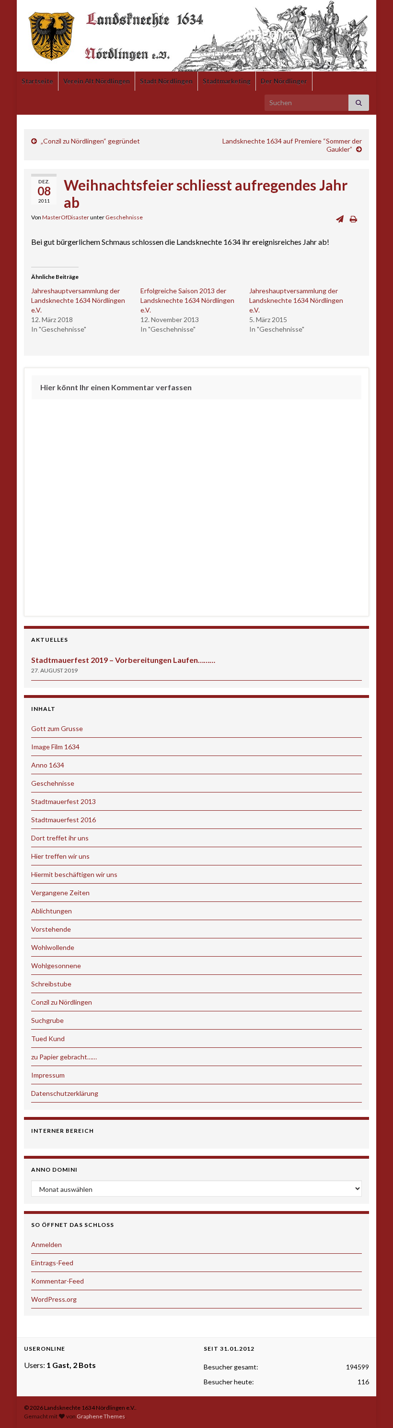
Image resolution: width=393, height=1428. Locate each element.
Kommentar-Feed (57, 1281)
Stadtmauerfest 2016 (63, 820)
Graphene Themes (101, 1416)
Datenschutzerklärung (64, 1093)
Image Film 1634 (55, 747)
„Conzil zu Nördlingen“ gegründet (90, 141)
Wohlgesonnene (56, 965)
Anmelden (46, 1244)
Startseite (37, 81)
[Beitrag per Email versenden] (340, 218)
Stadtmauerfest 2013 (63, 801)
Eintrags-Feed (52, 1263)
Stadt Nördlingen (166, 81)
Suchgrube (47, 1020)
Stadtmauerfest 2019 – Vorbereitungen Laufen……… (123, 659)
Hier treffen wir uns (60, 856)
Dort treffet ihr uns (60, 838)
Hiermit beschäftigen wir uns (74, 874)
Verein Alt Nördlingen (96, 81)
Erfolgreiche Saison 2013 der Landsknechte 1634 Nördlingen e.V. (187, 300)
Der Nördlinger (284, 81)
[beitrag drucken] (353, 218)
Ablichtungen (51, 911)
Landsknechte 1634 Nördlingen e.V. (197, 33)
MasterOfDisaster (65, 217)
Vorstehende (51, 929)
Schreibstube (51, 984)
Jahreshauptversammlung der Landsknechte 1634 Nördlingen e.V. (78, 300)
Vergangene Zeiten (60, 892)
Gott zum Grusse (57, 728)
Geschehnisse (124, 217)
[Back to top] (371, 1406)
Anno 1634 (47, 765)
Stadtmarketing (227, 81)
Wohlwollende (52, 947)
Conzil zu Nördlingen (61, 1002)
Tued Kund (48, 1038)
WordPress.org (54, 1299)
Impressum (48, 1075)
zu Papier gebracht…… (64, 1057)
